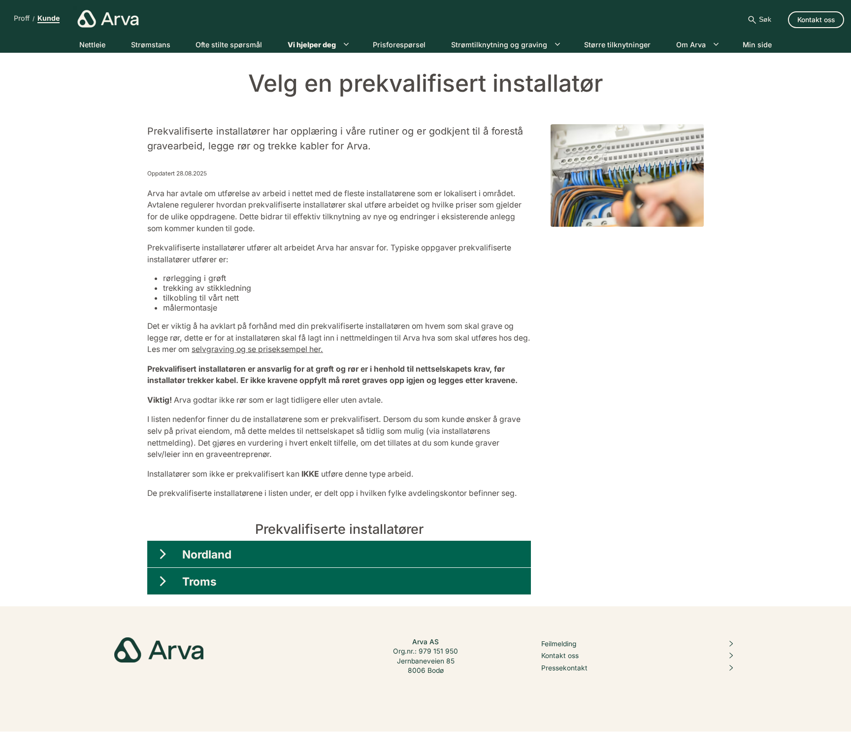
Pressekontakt (564, 668)
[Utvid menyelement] (346, 44)
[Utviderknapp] (163, 554)
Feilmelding (558, 644)
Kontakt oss (560, 656)
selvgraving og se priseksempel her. (257, 349)
